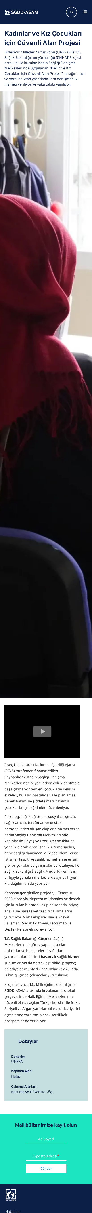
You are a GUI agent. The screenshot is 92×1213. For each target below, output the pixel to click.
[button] (42, 731)
